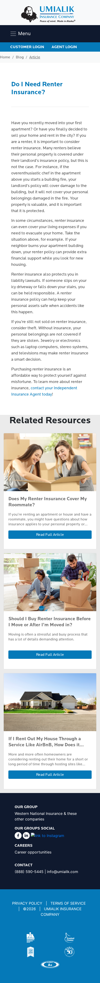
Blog (20, 57)
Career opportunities (33, 852)
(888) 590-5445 (29, 871)
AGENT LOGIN (64, 47)
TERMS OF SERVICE (68, 903)
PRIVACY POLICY (27, 903)
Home (5, 57)
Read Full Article (50, 535)
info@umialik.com (62, 871)
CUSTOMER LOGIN (27, 47)
